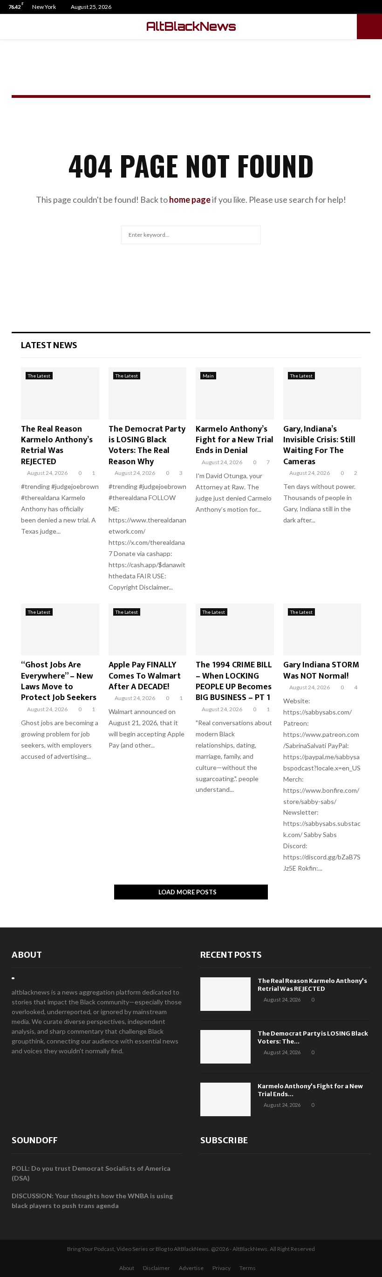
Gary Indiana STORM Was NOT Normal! (321, 670)
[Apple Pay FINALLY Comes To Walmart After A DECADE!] (148, 630)
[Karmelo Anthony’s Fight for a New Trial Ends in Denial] (235, 393)
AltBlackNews (191, 26)
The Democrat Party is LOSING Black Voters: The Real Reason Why (147, 445)
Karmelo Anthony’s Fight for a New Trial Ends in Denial (234, 440)
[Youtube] (374, 7)
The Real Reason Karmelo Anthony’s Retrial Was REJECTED (57, 445)
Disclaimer (156, 1267)
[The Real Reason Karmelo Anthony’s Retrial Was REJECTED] (60, 393)
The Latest (39, 375)
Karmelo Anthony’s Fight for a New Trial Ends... (310, 1090)
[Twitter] (365, 7)
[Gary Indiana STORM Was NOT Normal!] (322, 630)
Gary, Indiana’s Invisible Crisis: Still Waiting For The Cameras (319, 445)
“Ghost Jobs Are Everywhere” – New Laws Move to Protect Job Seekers (58, 681)
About (27, 954)
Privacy (221, 1267)
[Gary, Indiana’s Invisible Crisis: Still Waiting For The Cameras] (322, 393)
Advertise (191, 1267)
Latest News (49, 345)
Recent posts (231, 954)
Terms (247, 1267)
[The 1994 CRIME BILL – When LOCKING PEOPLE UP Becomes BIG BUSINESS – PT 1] (235, 630)
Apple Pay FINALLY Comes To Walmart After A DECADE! (145, 676)
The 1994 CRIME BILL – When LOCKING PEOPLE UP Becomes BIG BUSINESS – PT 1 (234, 681)
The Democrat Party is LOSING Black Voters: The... (313, 1037)
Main (208, 375)
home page (190, 199)
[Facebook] (355, 7)
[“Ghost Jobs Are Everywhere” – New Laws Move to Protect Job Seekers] (60, 630)
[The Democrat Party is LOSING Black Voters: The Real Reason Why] (148, 393)
